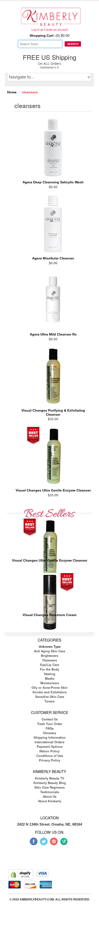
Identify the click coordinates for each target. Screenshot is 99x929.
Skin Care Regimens (49, 787)
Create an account (56, 29)
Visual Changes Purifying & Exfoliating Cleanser (53, 412)
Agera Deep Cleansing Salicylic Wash (53, 182)
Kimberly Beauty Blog (49, 782)
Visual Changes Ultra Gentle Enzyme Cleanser (53, 490)
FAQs (50, 728)
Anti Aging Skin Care (49, 651)
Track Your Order (49, 723)
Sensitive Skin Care (49, 696)
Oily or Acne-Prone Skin (49, 687)
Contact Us (50, 719)
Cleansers (49, 660)
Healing (49, 673)
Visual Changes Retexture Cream (49, 615)
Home (12, 92)
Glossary (49, 733)
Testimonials (49, 792)
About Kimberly (49, 801)
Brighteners (49, 655)
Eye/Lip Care (49, 664)
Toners (49, 701)
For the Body (49, 669)
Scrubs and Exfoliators (49, 692)
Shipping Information (50, 737)
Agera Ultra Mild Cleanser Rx (53, 334)
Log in (35, 29)
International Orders (49, 742)
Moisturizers (49, 683)
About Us (49, 796)
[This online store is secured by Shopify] (20, 874)
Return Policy (49, 751)
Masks (49, 678)
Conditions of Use (49, 755)
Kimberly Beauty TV (49, 778)
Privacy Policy (49, 760)
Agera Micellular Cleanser (53, 258)
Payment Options (49, 746)
